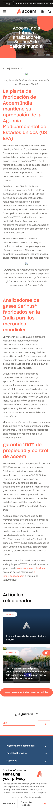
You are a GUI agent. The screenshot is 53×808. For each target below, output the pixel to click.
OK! (44, 803)
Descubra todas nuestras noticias (30, 692)
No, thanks (9, 803)
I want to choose (26, 803)
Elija (5, 723)
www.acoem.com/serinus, (31, 568)
